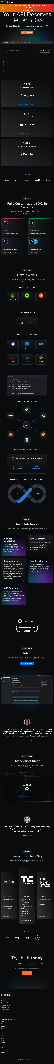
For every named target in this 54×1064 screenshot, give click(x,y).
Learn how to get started (25, 29)
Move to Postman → (29, 10)
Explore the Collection (26, 663)
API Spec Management (7, 1005)
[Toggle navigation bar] (2, 2)
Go (21, 42)
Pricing (3, 1028)
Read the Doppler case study (26, 163)
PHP (29, 42)
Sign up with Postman (27, 32)
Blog (2, 1021)
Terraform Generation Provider (9, 1012)
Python (12, 42)
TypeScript (6, 42)
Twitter (3, 1052)
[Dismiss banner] (52, 8)
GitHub (3, 1050)
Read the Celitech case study (26, 133)
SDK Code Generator (6, 1003)
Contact (3, 1042)
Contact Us (27, 973)
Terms (2, 1038)
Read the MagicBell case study (26, 104)
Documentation (5, 1007)
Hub (2, 1030)
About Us (3, 1024)
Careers (3, 1026)
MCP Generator (5, 1009)
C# (25, 42)
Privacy (3, 1040)
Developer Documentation (8, 1019)
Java (17, 42)
